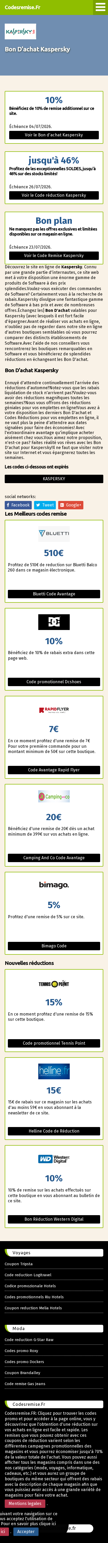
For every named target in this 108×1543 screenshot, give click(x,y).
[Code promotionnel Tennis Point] (54, 983)
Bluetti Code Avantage (54, 593)
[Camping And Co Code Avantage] (54, 798)
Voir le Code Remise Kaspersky (54, 255)
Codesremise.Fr (22, 7)
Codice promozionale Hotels (30, 1286)
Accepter (26, 1531)
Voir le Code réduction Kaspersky (54, 195)
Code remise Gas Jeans (25, 1383)
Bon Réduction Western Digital (53, 1219)
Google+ (72, 505)
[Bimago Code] (54, 886)
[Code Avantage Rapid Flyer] (54, 710)
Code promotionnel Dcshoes (53, 681)
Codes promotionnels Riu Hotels (34, 1297)
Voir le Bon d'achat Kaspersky (54, 134)
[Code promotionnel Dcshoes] (54, 622)
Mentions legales (25, 1503)
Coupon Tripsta (19, 1264)
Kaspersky (54, 478)
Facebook (19, 505)
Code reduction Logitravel (28, 1275)
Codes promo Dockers (24, 1361)
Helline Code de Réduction (54, 1131)
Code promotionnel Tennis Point (54, 1043)
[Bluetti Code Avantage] (54, 534)
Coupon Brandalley (22, 1372)
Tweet (47, 505)
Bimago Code (54, 945)
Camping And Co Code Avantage (54, 857)
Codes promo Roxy (21, 1350)
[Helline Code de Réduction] (54, 1071)
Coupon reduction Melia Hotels (33, 1308)
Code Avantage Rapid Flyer (54, 769)
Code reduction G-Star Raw (29, 1339)
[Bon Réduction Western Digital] (54, 1159)
